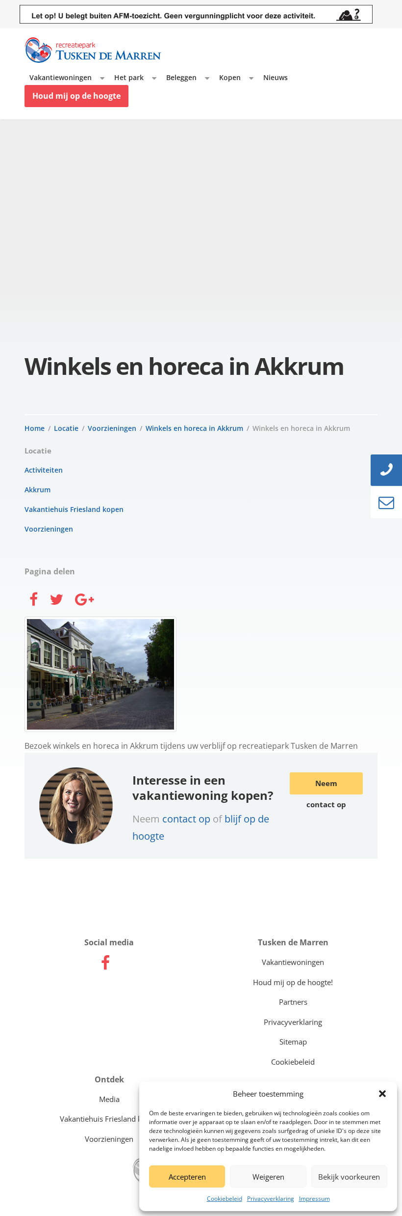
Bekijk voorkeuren (349, 1177)
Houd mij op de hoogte (76, 95)
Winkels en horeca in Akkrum (194, 428)
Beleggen (181, 77)
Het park (129, 77)
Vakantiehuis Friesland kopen (74, 509)
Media (109, 1099)
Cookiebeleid (224, 1198)
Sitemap (293, 1041)
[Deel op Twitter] (56, 600)
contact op (187, 818)
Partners (293, 1002)
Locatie (66, 428)
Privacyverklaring (270, 1198)
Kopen (230, 77)
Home (35, 428)
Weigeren (268, 1177)
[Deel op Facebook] (34, 600)
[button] (382, 1094)
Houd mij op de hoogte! (293, 982)
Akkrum (37, 489)
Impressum (314, 1198)
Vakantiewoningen (60, 77)
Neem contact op (326, 786)
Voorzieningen (112, 428)
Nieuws (275, 77)
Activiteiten (44, 470)
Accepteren (187, 1177)
